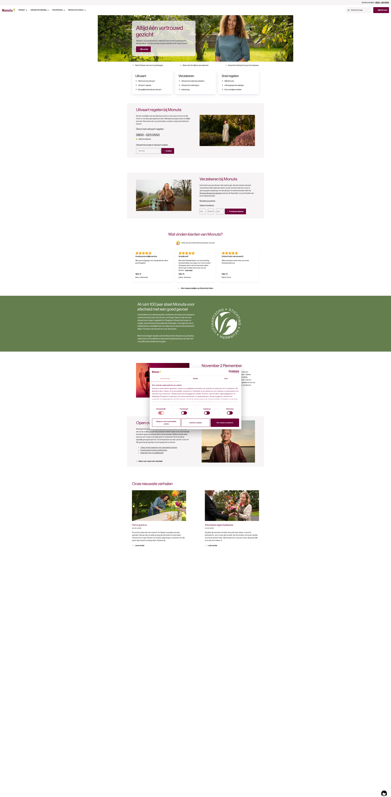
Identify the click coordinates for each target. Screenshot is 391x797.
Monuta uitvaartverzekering (211, 193)
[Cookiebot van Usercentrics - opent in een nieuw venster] (230, 371)
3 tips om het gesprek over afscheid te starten (158, 447)
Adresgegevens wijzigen (234, 85)
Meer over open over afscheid (150, 461)
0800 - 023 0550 (382, 2)
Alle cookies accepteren (224, 422)
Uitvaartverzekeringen (190, 85)
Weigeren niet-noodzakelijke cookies (166, 422)
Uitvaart (21, 10)
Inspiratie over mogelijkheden (152, 453)
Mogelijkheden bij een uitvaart (149, 89)
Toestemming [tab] (165, 378)
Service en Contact (75, 10)
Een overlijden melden (233, 89)
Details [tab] (195, 378)
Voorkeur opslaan (195, 422)
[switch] (184, 413)
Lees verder (139, 545)
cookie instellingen (206, 402)
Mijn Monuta (229, 81)
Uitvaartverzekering (38, 10)
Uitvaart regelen (144, 85)
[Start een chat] (384, 793)
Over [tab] (226, 378)
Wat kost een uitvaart (146, 81)
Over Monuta (57, 10)
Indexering (185, 89)
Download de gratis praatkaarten (153, 450)
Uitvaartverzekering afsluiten (192, 81)
